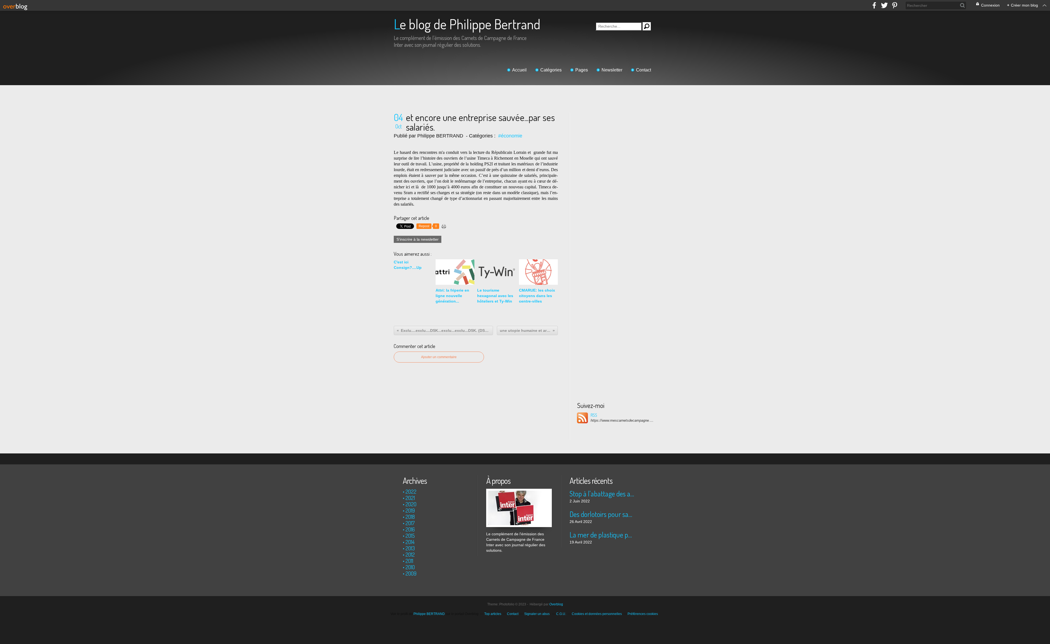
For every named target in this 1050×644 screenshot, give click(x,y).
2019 (410, 510)
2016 (410, 529)
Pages (581, 70)
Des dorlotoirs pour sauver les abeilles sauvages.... (602, 514)
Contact (643, 70)
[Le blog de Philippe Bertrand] (519, 491)
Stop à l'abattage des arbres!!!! (602, 493)
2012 (410, 554)
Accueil (519, 70)
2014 (410, 541)
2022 (411, 491)
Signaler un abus (537, 614)
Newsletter (612, 70)
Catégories (551, 70)
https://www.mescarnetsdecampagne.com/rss (622, 420)
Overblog (556, 604)
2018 (410, 516)
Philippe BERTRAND (429, 614)
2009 (411, 573)
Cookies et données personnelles (597, 614)
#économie (510, 136)
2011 (409, 560)
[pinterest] (894, 5)
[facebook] (874, 5)
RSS (594, 415)
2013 (410, 548)
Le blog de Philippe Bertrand (467, 24)
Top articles (492, 614)
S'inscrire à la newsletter (417, 239)
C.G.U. (561, 614)
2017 (410, 523)
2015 (410, 535)
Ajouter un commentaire (439, 357)
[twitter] (884, 5)
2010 (410, 567)
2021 (410, 497)
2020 (411, 504)
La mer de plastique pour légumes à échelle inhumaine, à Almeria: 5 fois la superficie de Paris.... (602, 534)
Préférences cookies (643, 614)
